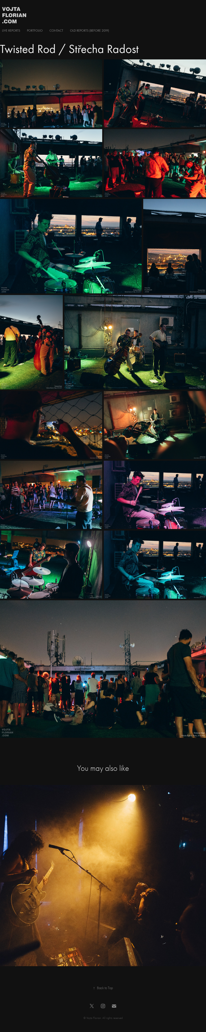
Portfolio (35, 30)
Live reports (11, 30)
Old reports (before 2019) (89, 30)
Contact (56, 30)
